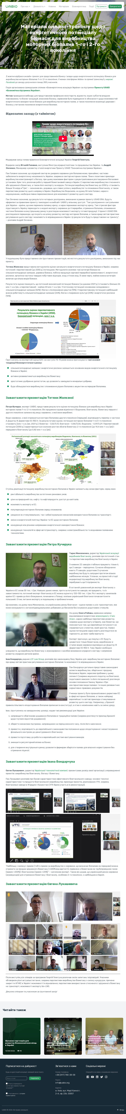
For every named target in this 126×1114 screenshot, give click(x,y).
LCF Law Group (37, 659)
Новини (52, 6)
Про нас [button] (24, 6)
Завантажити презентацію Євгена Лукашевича (42, 884)
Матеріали (64, 6)
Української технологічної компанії (51, 770)
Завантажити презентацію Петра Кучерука (39, 544)
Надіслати (35, 1078)
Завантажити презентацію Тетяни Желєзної (39, 397)
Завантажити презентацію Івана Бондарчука (40, 761)
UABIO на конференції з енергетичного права (58, 1044)
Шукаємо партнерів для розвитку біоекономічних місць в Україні (21, 1043)
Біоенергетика (79, 6)
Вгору (121, 1110)
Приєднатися (115, 6)
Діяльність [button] (38, 6)
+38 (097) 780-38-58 (65, 1075)
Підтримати (101, 6)
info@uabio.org (62, 1083)
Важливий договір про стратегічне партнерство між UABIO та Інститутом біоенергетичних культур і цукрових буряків (103, 1040)
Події (91, 6)
